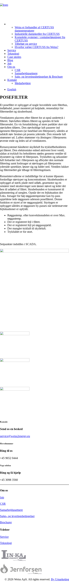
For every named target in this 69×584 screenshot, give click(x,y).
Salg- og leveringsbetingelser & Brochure (39, 76)
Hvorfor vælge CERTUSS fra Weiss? (36, 47)
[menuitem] (38, 34)
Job (9, 63)
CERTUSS (14, 22)
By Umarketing (60, 579)
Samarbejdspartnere (26, 73)
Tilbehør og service (26, 43)
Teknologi (13, 53)
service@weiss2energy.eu (15, 436)
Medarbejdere (23, 83)
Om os (11, 66)
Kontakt (12, 79)
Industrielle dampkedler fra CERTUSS (37, 33)
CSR (17, 70)
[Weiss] (34, 8)
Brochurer (6, 522)
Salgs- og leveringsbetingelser (17, 516)
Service (11, 50)
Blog (10, 60)
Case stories (14, 56)
